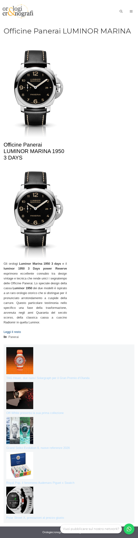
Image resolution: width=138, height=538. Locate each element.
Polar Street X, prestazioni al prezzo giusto (35, 517)
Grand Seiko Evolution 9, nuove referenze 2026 (38, 448)
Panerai (13, 337)
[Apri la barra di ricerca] (121, 11)
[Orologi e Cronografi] (18, 11)
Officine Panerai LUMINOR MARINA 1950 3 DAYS (34, 151)
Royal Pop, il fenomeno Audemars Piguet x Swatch (40, 483)
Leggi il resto (12, 332)
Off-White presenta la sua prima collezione (35, 413)
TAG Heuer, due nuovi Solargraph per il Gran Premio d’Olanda (47, 378)
